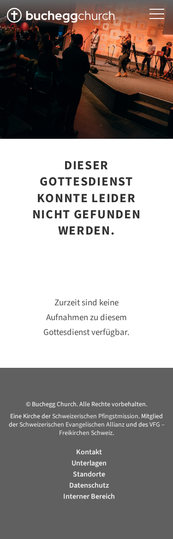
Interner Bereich (89, 496)
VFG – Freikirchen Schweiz (112, 429)
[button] (157, 14)
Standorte (89, 474)
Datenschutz (89, 485)
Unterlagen (89, 463)
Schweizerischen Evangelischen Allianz (72, 424)
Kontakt (89, 452)
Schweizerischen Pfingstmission (95, 416)
